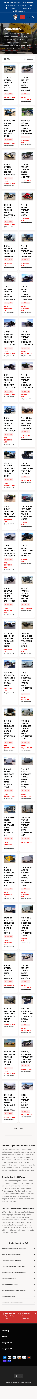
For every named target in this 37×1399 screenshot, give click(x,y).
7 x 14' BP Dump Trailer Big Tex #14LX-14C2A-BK (27, 468)
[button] (3, 17)
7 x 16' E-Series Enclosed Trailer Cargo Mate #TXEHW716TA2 (26, 778)
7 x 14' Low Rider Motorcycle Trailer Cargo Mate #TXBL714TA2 (9, 826)
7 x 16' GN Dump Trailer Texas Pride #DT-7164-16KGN (10, 424)
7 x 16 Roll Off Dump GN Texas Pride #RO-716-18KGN (26, 423)
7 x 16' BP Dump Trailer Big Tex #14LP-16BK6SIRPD (10, 551)
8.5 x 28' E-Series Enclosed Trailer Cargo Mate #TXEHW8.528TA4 (27, 927)
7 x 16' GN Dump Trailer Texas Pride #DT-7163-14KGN (27, 381)
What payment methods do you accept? (13, 1302)
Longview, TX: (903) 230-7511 (19, 8)
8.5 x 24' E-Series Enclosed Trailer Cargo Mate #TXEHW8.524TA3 (27, 876)
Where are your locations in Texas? (11, 1254)
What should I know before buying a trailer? (14, 1272)
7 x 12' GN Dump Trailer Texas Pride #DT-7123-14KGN (9, 338)
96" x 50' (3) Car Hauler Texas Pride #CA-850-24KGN (26, 127)
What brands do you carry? (9, 1296)
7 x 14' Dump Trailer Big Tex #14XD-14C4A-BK (27, 251)
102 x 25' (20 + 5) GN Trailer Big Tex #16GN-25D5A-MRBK (9, 639)
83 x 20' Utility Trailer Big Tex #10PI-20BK (9, 169)
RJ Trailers (13, 1382)
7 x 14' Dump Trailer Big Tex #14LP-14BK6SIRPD (10, 511)
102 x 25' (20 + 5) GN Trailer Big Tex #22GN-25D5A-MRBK (27, 639)
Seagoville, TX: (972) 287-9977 (20, 5)
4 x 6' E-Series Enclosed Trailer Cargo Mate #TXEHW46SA (26, 681)
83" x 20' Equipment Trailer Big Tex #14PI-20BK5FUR (27, 1057)
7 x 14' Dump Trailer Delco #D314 (25, 210)
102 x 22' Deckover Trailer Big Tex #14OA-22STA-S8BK (9, 469)
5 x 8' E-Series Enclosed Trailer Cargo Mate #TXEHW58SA (9, 730)
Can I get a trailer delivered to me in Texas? (13, 1266)
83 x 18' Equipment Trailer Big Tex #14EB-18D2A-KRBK (9, 1015)
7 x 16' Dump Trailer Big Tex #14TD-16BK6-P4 (27, 551)
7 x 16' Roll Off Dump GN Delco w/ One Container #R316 (26, 512)
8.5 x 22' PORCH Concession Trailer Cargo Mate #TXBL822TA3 (9, 876)
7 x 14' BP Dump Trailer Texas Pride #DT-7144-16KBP (9, 293)
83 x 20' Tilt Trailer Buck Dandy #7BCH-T (25, 1101)
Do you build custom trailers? (10, 1284)
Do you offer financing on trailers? (11, 1260)
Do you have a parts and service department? (14, 1290)
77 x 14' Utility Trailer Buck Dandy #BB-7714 (25, 170)
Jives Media (28, 1382)
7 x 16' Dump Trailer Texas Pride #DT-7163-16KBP (27, 293)
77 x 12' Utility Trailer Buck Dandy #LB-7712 (8, 83)
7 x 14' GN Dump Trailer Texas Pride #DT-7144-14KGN (10, 381)
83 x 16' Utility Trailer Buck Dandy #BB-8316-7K (10, 211)
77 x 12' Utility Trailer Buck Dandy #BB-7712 (25, 83)
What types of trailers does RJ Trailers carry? (14, 1248)
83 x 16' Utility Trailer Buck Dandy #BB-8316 (26, 971)
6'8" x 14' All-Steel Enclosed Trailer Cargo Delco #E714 (9, 925)
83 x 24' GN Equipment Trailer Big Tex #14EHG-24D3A (9, 1058)
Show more (18, 1129)
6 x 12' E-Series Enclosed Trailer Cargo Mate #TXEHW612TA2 (26, 730)
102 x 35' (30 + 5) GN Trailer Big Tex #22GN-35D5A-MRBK (9, 679)
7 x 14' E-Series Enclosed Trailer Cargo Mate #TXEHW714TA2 (9, 778)
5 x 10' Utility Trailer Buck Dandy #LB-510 (8, 971)
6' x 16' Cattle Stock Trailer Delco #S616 (25, 594)
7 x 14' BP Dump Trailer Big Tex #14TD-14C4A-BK (9, 251)
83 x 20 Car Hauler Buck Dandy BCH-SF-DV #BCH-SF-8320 (10, 128)
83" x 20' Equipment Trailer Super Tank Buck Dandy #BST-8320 (9, 1102)
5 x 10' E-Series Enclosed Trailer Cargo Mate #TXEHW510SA (26, 826)
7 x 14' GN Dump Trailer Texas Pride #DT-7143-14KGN (27, 338)
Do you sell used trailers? (9, 1278)
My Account (20, 11)
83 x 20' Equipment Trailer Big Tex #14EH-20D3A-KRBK (27, 1015)
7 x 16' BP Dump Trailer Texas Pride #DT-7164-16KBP (9, 594)
